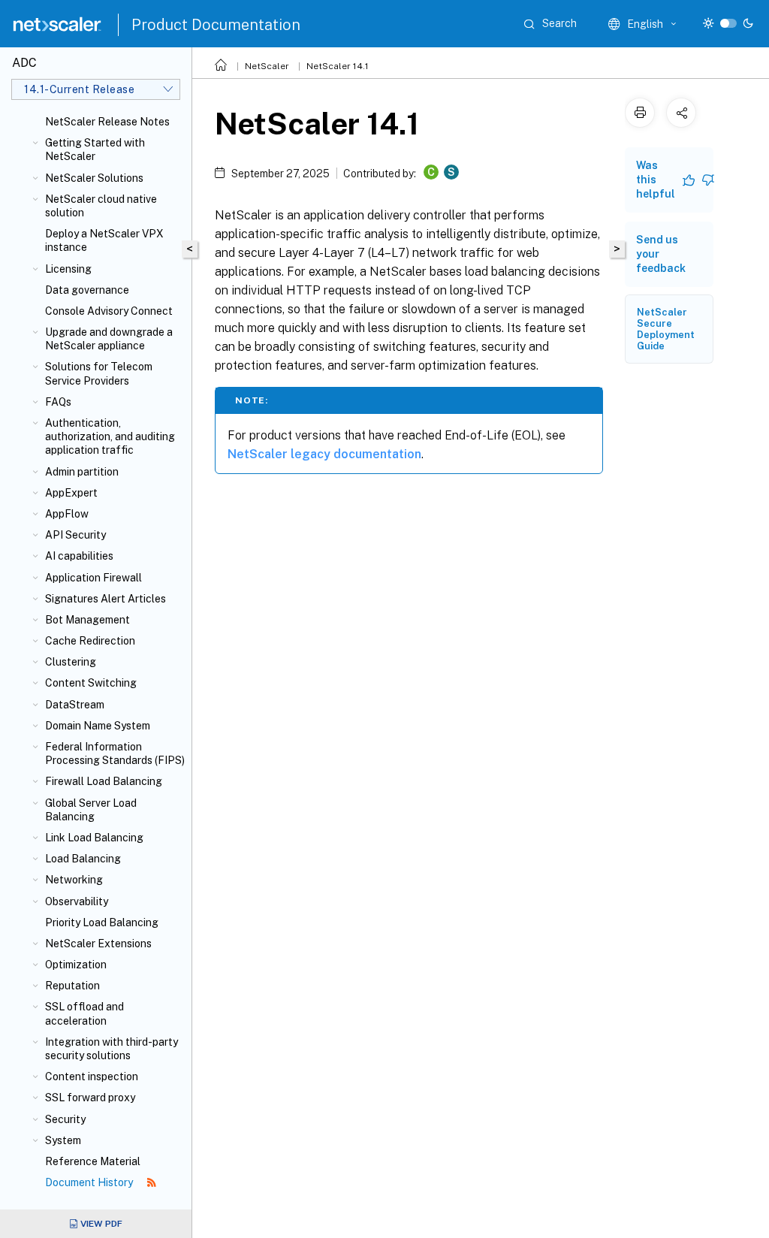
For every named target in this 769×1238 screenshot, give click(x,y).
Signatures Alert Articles (105, 599)
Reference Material (92, 1161)
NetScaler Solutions (94, 178)
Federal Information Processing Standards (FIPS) (115, 753)
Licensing (68, 269)
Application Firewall (93, 578)
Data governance (87, 290)
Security (65, 1119)
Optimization (76, 965)
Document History (90, 1182)
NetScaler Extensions (98, 944)
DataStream (74, 705)
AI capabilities (79, 556)
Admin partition (82, 472)
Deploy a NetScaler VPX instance (104, 240)
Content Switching (91, 683)
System (63, 1140)
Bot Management (87, 620)
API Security (75, 535)
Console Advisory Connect (109, 311)
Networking (74, 880)
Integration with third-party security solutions (111, 1048)
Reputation (72, 986)
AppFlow (67, 514)
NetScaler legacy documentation (324, 454)
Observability (76, 901)
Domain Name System (97, 726)
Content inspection (91, 1076)
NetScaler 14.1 (337, 66)
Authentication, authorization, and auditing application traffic (110, 436)
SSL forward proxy (90, 1098)
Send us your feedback (661, 254)
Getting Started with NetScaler (95, 149)
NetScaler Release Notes (107, 122)
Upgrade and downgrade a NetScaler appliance (109, 339)
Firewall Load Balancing (103, 781)
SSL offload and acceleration (84, 1013)
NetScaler (267, 66)
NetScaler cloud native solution (101, 206)
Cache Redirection (90, 641)
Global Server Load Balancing (91, 810)
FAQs (58, 402)
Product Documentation (215, 25)
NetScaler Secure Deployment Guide (666, 329)
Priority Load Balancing (101, 922)
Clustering (70, 662)
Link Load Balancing (94, 838)
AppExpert (71, 493)
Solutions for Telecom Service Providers (98, 373)
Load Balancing (83, 859)
